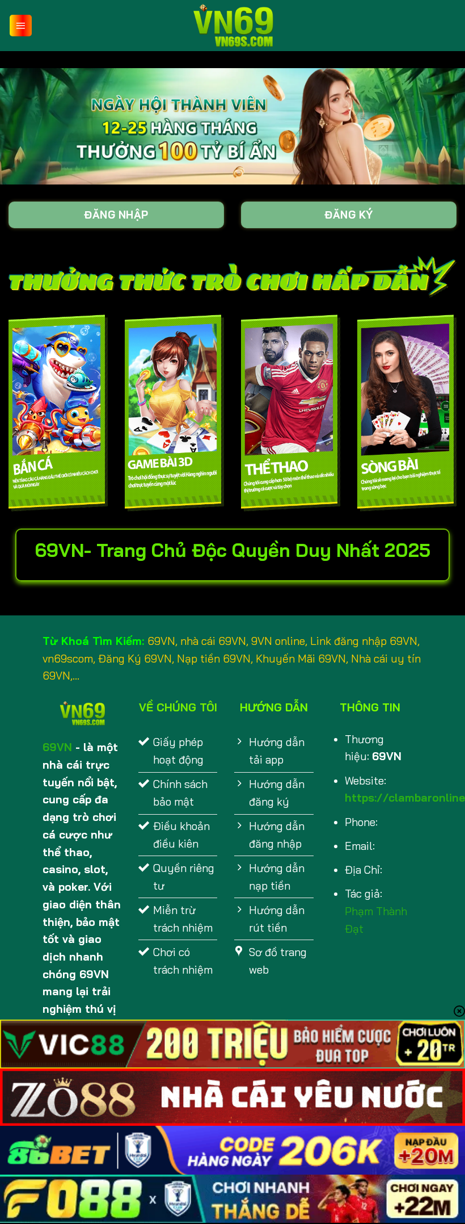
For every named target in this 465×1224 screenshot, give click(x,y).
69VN (57, 747)
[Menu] (21, 26)
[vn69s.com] (232, 25)
